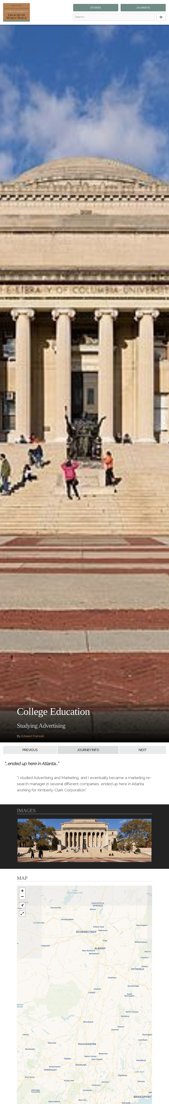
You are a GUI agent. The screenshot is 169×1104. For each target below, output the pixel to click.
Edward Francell (32, 736)
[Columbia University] (84, 840)
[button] (22, 905)
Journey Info (88, 750)
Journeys (143, 7)
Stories (95, 7)
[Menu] (161, 17)
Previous (30, 750)
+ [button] (22, 890)
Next (143, 750)
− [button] (22, 896)
